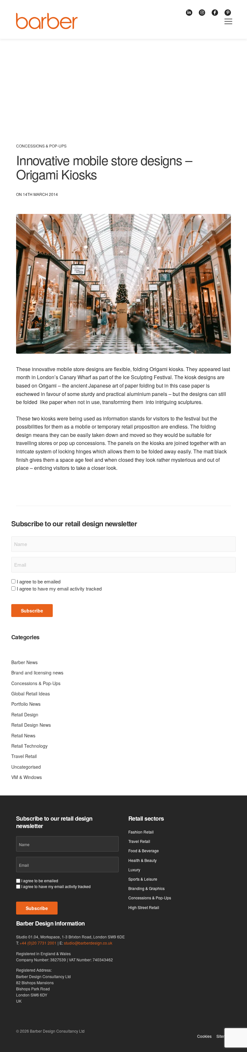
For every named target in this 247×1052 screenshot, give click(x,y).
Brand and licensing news (37, 672)
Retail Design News (31, 725)
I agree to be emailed (38, 581)
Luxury (134, 869)
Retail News (23, 735)
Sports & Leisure (142, 879)
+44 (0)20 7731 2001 (38, 943)
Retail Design (24, 714)
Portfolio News (26, 704)
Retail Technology (29, 746)
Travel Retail (24, 756)
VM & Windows (26, 777)
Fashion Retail (141, 832)
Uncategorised (26, 767)
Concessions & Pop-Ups (41, 146)
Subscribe (32, 610)
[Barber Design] (47, 21)
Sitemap (223, 1036)
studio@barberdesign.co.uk (88, 943)
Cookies (204, 1036)
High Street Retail (143, 907)
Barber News (24, 662)
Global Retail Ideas (30, 693)
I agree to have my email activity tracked (59, 588)
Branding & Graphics (146, 888)
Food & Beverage (143, 850)
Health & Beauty (142, 860)
